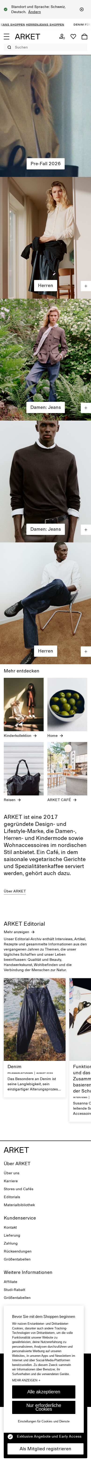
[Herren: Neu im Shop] (45, 238)
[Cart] (84, 36)
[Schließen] (81, 9)
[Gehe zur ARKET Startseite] (27, 36)
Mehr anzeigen (26, 1380)
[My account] (62, 36)
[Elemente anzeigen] (86, 286)
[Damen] (45, 116)
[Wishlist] (73, 36)
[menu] (6, 36)
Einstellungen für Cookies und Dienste (44, 1421)
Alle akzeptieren (43, 1391)
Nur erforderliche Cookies (43, 1407)
